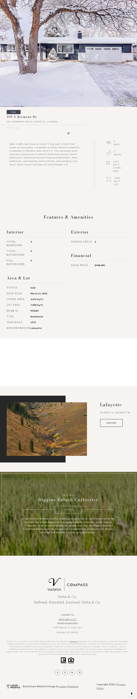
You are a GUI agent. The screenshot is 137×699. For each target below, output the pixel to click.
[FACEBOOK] (57, 672)
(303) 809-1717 (67, 619)
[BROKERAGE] (79, 672)
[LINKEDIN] (72, 672)
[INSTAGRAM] (65, 672)
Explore (111, 423)
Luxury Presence (68, 686)
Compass (73, 641)
